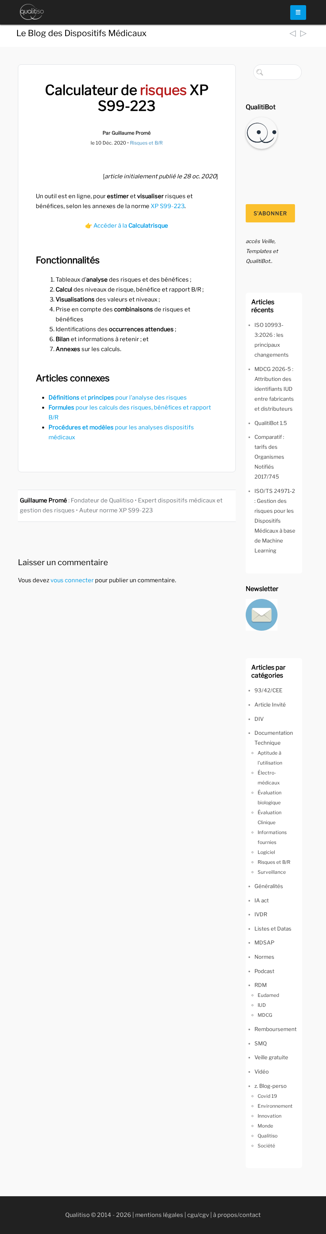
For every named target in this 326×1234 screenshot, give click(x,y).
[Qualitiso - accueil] (32, 12)
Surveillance (272, 872)
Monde (265, 1126)
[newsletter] (261, 614)
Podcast (264, 971)
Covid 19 (267, 1096)
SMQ (260, 1043)
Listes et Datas (272, 928)
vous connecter (72, 580)
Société (266, 1146)
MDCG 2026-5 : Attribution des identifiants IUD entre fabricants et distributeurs (274, 389)
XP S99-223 (167, 206)
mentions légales (159, 1215)
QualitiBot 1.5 (270, 423)
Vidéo (261, 1071)
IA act (261, 900)
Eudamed (268, 995)
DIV (259, 719)
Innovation (269, 1116)
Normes (264, 957)
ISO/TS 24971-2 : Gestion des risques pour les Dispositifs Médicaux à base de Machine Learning (274, 521)
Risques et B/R (146, 143)
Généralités (268, 886)
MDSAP (264, 942)
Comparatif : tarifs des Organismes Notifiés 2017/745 (269, 457)
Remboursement (275, 1029)
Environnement (275, 1106)
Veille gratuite (271, 1057)
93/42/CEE (268, 690)
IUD (262, 1005)
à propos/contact (237, 1215)
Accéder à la (130, 225)
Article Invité (270, 704)
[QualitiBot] (261, 132)
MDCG (265, 1015)
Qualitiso (267, 1136)
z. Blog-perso (270, 1086)
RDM (260, 985)
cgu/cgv (198, 1215)
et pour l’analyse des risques (118, 397)
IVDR (260, 914)
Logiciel (266, 852)
